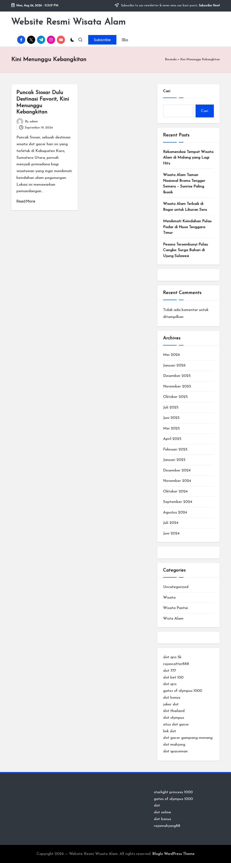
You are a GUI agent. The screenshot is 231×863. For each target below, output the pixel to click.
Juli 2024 (170, 523)
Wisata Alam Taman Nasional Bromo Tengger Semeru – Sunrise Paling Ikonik (184, 183)
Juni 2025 (171, 418)
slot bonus (171, 698)
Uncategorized (175, 587)
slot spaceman (175, 751)
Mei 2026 (171, 355)
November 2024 (177, 481)
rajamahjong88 (167, 826)
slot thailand (174, 711)
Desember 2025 (177, 376)
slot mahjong (174, 744)
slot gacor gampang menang (188, 738)
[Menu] (124, 39)
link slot (169, 731)
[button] (102, 39)
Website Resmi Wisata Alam (68, 22)
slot (157, 805)
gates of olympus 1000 (182, 691)
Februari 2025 (175, 449)
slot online (162, 812)
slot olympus (173, 718)
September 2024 (177, 502)
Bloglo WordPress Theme (173, 854)
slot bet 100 (173, 677)
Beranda (171, 59)
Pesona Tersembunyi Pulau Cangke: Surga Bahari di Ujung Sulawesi (185, 250)
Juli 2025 (170, 407)
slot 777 (169, 671)
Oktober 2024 (175, 491)
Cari (166, 91)
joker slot (171, 704)
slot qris (169, 684)
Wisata (169, 597)
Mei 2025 (171, 428)
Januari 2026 (174, 365)
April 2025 (172, 439)
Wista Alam (173, 618)
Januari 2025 (174, 460)
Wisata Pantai (175, 608)
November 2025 (177, 386)
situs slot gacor (176, 724)
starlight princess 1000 (173, 792)
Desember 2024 (177, 470)
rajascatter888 (176, 664)
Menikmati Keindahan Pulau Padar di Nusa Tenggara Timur (187, 227)
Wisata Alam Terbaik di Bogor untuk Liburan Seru (185, 207)
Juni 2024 (171, 533)
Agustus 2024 (175, 512)
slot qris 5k (172, 657)
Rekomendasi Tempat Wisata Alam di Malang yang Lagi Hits (188, 157)
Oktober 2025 (175, 397)
